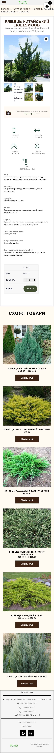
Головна (6, 9)
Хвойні (28, 9)
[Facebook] (23, 733)
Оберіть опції (27, 378)
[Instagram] (31, 733)
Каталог (17, 9)
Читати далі (27, 683)
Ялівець (38, 9)
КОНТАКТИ (27, 692)
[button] (46, 39)
